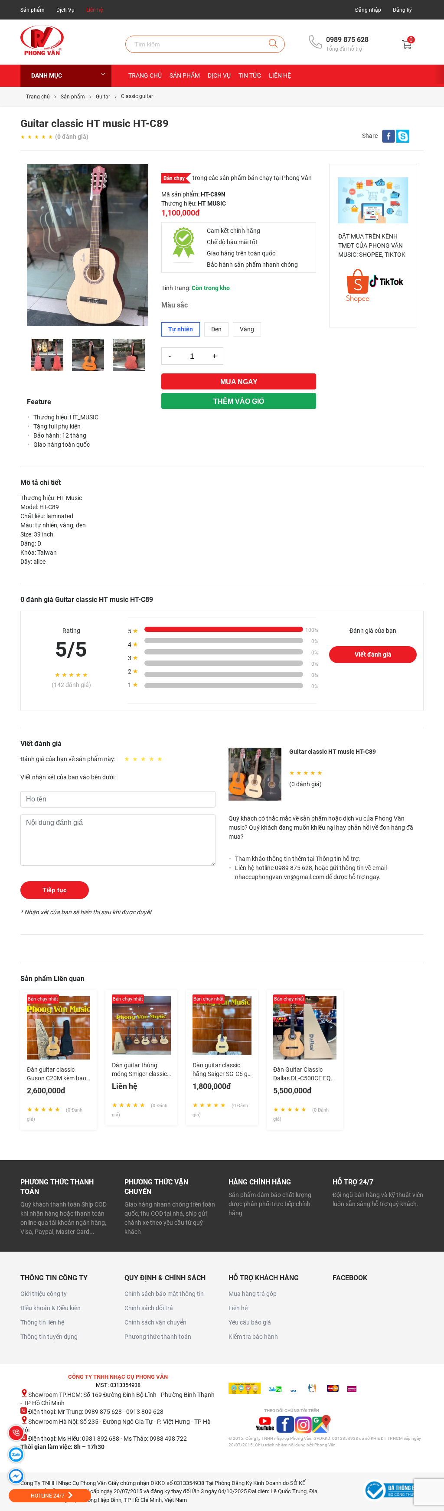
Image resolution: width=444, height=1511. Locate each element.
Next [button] (144, 355)
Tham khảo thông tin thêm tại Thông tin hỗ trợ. (297, 858)
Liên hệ (94, 10)
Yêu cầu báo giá (250, 1322)
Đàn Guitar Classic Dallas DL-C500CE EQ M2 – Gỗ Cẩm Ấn (302, 1078)
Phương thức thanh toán (157, 1336)
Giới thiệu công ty (43, 1293)
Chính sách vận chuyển (155, 1322)
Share (370, 135)
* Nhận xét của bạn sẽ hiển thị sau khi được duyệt (86, 912)
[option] (87, 245)
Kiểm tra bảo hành (253, 1336)
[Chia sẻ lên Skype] (402, 138)
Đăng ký (402, 10)
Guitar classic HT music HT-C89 (332, 751)
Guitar (103, 97)
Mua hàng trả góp (253, 1293)
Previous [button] (31, 355)
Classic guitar (137, 96)
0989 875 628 (347, 40)
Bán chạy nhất (43, 999)
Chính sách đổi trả (148, 1308)
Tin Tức (249, 75)
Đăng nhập (368, 10)
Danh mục (46, 75)
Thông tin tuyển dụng (49, 1336)
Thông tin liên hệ (42, 1322)
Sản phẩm (32, 10)
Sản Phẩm (185, 75)
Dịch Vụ (65, 10)
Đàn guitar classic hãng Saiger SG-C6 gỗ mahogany (222, 1074)
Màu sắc (174, 305)
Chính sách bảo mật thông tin (164, 1293)
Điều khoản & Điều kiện (50, 1308)
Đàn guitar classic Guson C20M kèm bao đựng (56, 1078)
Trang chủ (145, 75)
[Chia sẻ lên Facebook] (388, 138)
